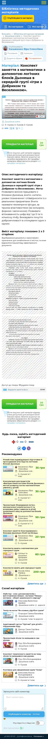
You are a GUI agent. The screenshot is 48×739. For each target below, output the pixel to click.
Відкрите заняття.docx (18, 390)
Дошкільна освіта (12, 36)
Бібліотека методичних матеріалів (29, 34)
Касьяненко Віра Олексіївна (26, 49)
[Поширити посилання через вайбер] (29, 448)
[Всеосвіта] (4, 2)
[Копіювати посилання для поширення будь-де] (19, 448)
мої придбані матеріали (24, 162)
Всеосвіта (6, 34)
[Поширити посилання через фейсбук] (24, 448)
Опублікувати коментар (24, 714)
